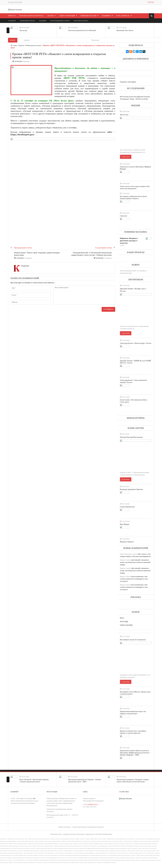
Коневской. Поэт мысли (125, 30)
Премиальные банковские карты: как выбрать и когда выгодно (133, 712)
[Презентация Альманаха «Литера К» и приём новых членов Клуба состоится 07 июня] (111, 779)
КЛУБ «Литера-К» (123, 16)
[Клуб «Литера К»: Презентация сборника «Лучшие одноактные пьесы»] (14, 779)
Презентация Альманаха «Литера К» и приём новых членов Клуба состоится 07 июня (133, 781)
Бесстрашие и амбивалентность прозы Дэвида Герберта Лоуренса (133, 197)
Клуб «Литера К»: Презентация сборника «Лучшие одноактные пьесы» (34, 781)
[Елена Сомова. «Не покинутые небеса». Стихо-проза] (124, 408)
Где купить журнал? (81, 21)
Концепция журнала (27, 21)
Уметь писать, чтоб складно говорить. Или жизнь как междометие (135, 187)
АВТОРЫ (50, 16)
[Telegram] (134, 51)
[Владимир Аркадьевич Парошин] (124, 495)
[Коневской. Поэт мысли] (111, 30)
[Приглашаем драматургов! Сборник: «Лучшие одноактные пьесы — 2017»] (62, 779)
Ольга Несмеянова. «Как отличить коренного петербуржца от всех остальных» (134, 579)
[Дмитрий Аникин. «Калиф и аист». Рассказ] (136, 308)
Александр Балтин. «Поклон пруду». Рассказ (135, 343)
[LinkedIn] (140, 51)
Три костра (23, 30)
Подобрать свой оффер (128, 82)
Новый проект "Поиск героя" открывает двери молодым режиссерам (37, 254)
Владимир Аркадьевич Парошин (131, 489)
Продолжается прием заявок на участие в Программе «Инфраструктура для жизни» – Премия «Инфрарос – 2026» (135, 753)
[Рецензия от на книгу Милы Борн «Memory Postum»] (124, 175)
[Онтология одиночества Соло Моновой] (62, 30)
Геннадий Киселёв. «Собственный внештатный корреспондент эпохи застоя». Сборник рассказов (91, 254)
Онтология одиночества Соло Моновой (82, 30)
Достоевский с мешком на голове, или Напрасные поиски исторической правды (135, 562)
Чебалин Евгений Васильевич (131, 437)
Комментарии (126, 625)
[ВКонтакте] (127, 51)
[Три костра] (14, 30)
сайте (109, 132)
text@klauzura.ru (93, 804)
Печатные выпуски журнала (31, 16)
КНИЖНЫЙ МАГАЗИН (88, 16)
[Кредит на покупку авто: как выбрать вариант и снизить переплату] (124, 739)
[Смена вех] (124, 222)
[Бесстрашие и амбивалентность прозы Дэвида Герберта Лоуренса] (124, 204)
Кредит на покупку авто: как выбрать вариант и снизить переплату (133, 732)
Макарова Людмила (127, 542)
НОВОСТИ (11, 16)
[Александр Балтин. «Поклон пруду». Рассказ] (124, 349)
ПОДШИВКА (106, 16)
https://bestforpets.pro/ (23, 134)
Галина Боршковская (127, 507)
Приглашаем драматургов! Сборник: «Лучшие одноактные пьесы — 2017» (84, 781)
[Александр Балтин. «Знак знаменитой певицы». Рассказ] (124, 388)
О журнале (12, 21)
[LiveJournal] (144, 51)
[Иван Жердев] (124, 530)
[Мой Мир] (137, 51)
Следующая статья (103, 247)
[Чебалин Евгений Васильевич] (136, 454)
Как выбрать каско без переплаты (133, 640)
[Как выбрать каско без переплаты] (136, 657)
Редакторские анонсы (33, 45)
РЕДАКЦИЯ (42, 21)
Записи (124, 621)
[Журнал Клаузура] (15, 9)
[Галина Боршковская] (124, 512)
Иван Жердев (124, 524)
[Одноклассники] (130, 51)
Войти (122, 618)
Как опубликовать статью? (60, 21)
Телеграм (150, 2)
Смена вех (123, 216)
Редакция (26, 61)
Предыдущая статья (23, 247)
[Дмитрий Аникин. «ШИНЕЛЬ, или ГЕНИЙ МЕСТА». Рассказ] (124, 369)
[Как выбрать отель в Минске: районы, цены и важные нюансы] (124, 700)
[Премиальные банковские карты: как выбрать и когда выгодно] (124, 719)
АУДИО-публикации (67, 16)
